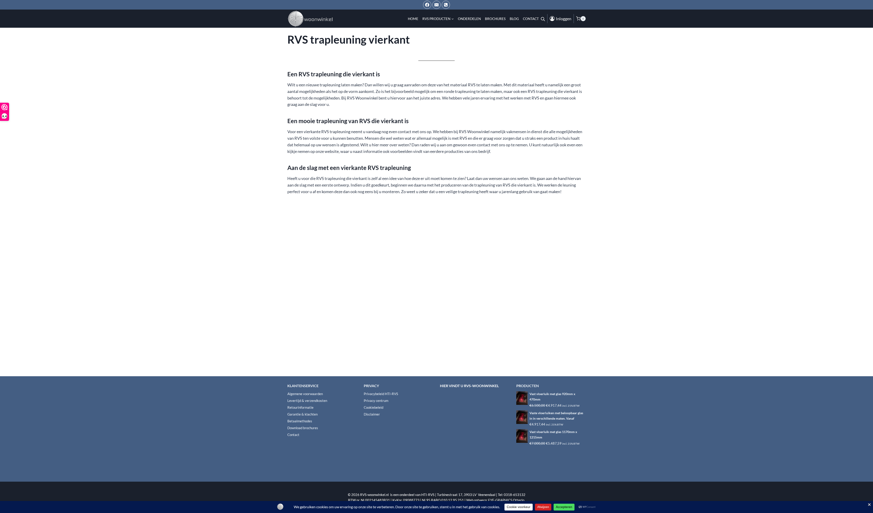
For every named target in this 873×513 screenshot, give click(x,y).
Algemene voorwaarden (305, 394)
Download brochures (302, 428)
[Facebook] (427, 5)
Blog (514, 19)
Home (413, 19)
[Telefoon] (446, 5)
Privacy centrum (376, 400)
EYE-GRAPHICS (500, 500)
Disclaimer (372, 414)
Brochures (495, 19)
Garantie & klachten (302, 414)
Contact (531, 19)
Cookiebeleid (373, 407)
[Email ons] (436, 5)
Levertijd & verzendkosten (307, 400)
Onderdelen (469, 19)
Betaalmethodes (299, 421)
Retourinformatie (300, 407)
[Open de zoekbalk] (543, 19)
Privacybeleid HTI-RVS (381, 394)
